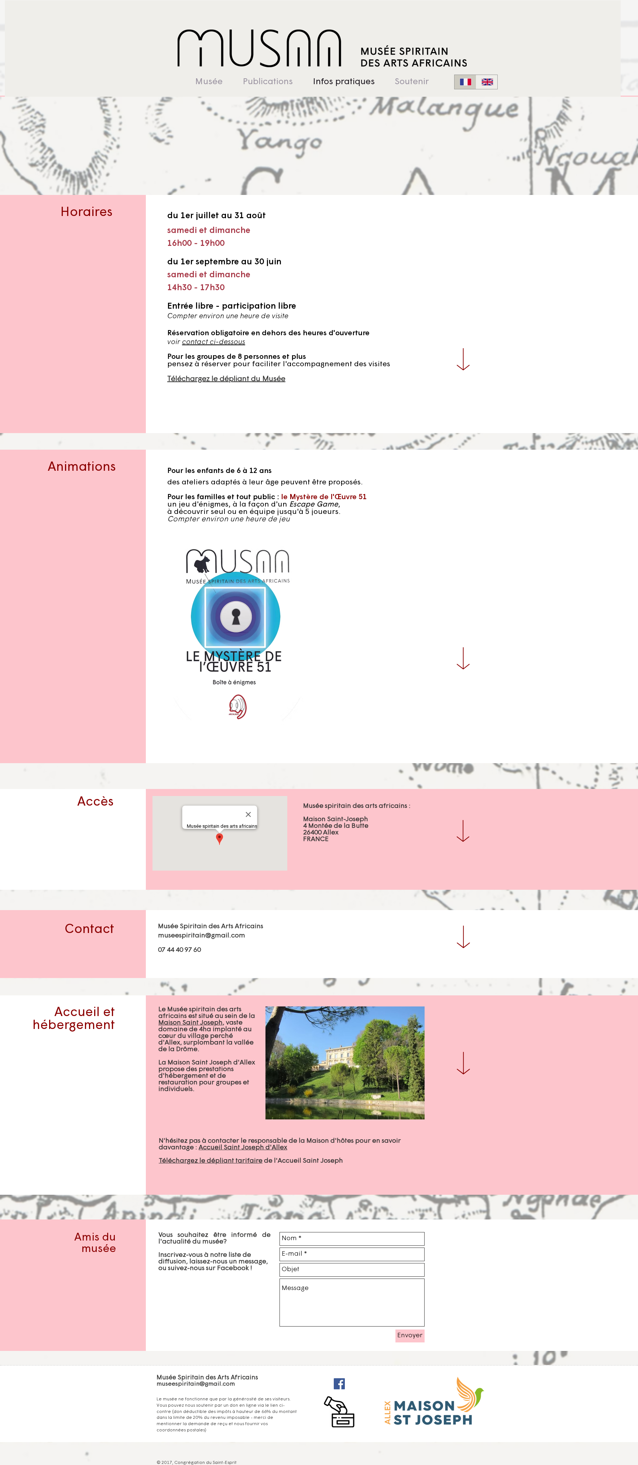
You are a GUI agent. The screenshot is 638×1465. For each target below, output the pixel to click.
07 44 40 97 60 (179, 950)
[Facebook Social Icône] (339, 1383)
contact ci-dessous (213, 342)
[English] (487, 82)
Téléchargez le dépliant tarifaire (211, 1161)
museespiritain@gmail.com (201, 936)
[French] (465, 82)
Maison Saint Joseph (190, 1023)
